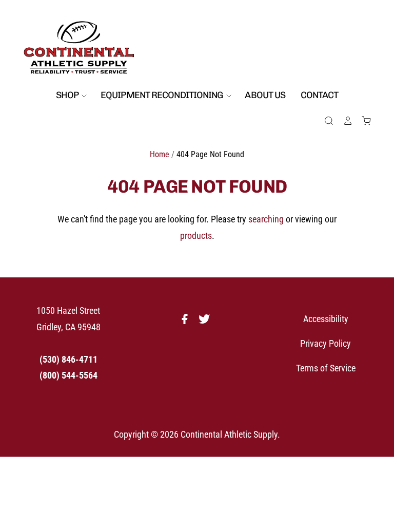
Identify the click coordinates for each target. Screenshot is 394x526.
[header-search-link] (325, 121)
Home (159, 154)
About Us (265, 95)
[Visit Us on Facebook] (187, 321)
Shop (68, 95)
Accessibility (325, 318)
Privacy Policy (325, 343)
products (196, 235)
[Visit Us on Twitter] (206, 321)
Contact (320, 95)
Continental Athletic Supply (229, 434)
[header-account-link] (343, 121)
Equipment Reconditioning (163, 95)
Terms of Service (326, 368)
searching (266, 219)
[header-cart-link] (362, 121)
